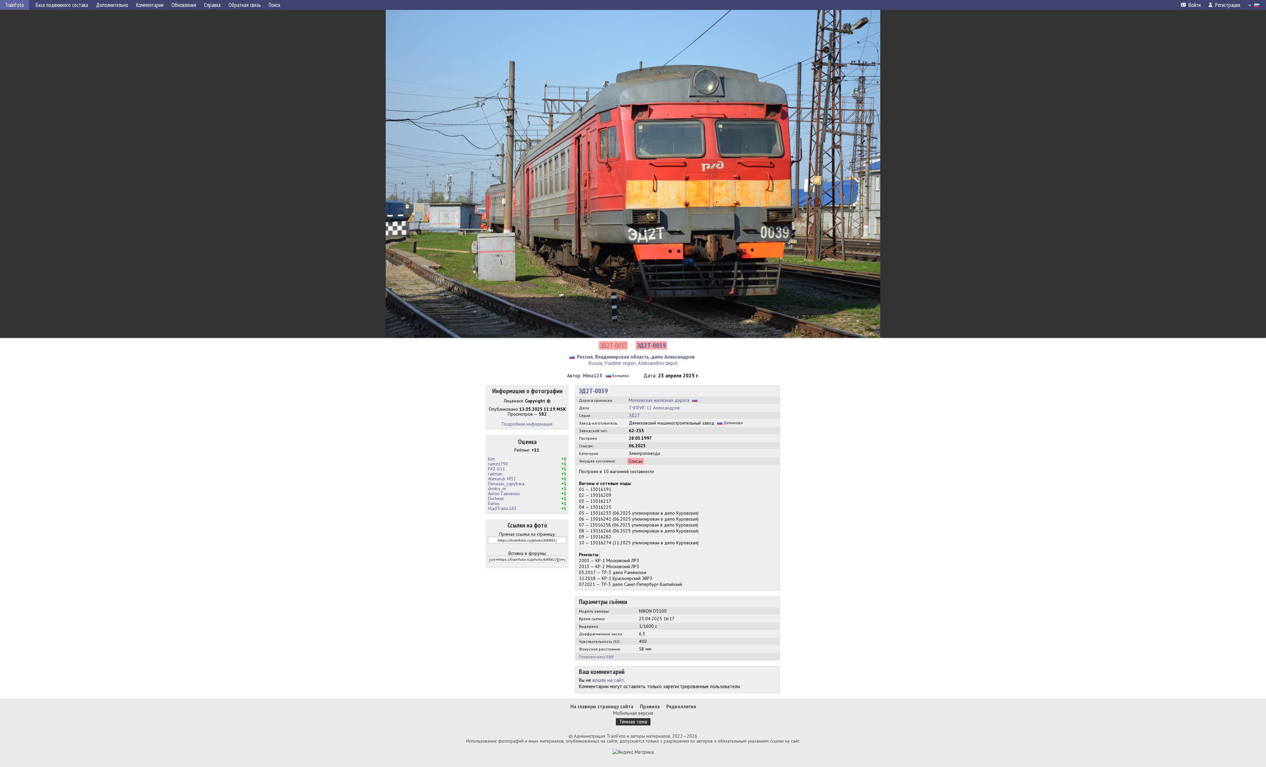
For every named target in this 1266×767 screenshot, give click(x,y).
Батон (493, 503)
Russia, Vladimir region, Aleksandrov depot (633, 363)
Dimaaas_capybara (506, 484)
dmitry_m (497, 489)
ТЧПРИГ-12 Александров (654, 408)
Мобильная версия (633, 713)
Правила (650, 706)
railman (495, 474)
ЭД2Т (634, 415)
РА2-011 (496, 469)
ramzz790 (498, 464)
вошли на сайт (608, 680)
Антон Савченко (504, 493)
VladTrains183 (502, 508)
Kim (491, 459)
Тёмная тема (633, 722)
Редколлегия (681, 706)
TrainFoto (14, 5)
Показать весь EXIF (596, 656)
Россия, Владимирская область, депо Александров (636, 357)
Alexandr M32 (502, 479)
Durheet (496, 498)
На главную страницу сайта (601, 706)
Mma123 (592, 375)
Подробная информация (527, 424)
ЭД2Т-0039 (593, 391)
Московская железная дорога (659, 400)
